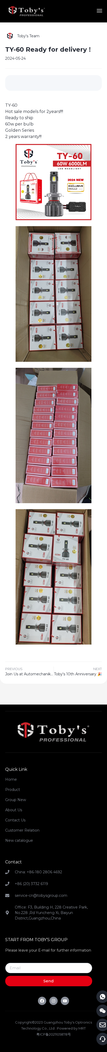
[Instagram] (53, 1001)
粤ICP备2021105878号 (53, 1034)
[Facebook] (42, 1001)
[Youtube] (65, 1001)
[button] (99, 11)
